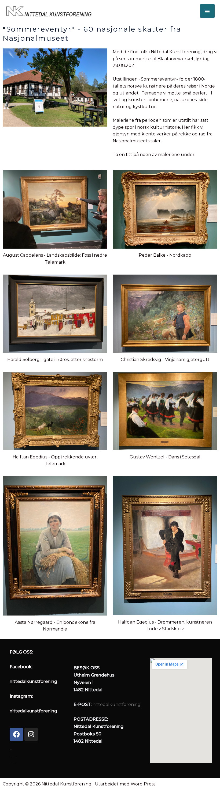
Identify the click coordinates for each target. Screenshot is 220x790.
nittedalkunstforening (117, 704)
